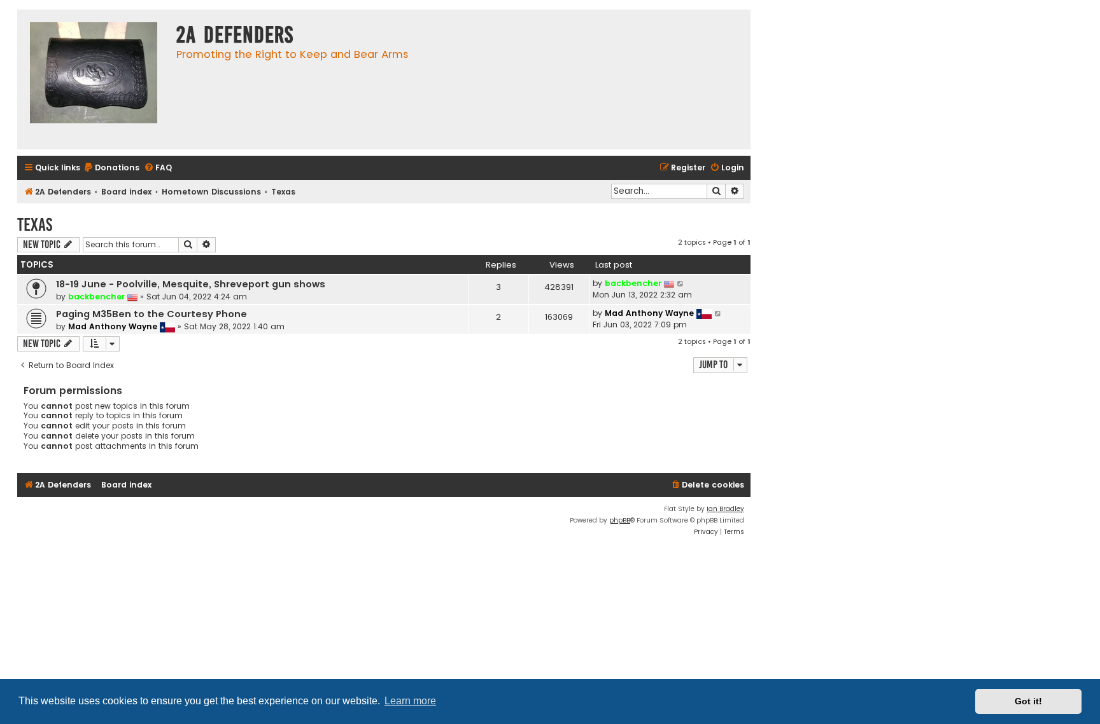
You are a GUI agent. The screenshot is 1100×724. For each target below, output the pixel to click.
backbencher (96, 296)
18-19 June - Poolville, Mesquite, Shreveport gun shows (190, 284)
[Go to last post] (681, 283)
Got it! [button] (1028, 701)
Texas (34, 225)
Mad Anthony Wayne (112, 326)
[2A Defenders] (93, 79)
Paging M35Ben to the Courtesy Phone (151, 314)
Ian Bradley (725, 509)
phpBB (619, 520)
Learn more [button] (410, 700)
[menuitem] (111, 168)
